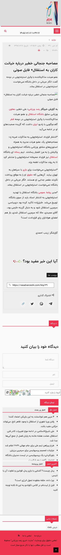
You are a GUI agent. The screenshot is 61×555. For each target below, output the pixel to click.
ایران (35, 124)
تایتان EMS (52, 527)
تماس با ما (27, 536)
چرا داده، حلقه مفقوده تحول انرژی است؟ (34, 480)
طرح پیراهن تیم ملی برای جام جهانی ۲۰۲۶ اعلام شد (29, 445)
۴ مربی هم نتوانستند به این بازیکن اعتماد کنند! (31, 417)
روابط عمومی (44, 192)
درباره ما (37, 536)
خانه (54, 40)
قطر (12, 119)
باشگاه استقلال (36, 114)
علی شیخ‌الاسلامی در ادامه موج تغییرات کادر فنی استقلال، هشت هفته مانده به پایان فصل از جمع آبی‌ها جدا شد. (31, 436)
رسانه (17, 152)
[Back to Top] (55, 549)
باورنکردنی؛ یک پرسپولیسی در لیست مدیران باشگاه (29, 455)
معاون (12, 109)
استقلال (53, 157)
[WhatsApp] (41, 303)
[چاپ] (38, 50)
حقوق (30, 175)
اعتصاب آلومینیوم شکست (41, 460)
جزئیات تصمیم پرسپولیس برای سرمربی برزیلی (32, 450)
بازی (25, 170)
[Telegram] (50, 303)
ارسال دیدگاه (49, 402)
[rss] (19, 535)
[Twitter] (32, 303)
